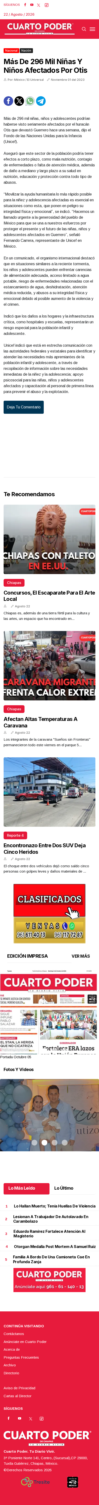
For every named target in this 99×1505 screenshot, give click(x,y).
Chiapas (14, 582)
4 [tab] (65, 1051)
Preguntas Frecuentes (21, 1357)
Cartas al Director (17, 1396)
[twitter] (38, 5)
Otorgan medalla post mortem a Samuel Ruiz (55, 1246)
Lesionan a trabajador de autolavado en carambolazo (50, 1219)
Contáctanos (14, 1334)
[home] (40, 29)
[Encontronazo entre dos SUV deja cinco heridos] (49, 792)
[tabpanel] (49, 1015)
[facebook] (25, 5)
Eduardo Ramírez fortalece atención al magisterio (49, 1233)
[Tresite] (35, 1482)
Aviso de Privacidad (19, 1388)
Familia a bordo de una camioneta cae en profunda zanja (51, 1259)
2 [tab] (44, 1051)
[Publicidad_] (49, 912)
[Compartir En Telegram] (41, 104)
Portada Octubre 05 (15, 1057)
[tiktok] (47, 5)
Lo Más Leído (21, 1188)
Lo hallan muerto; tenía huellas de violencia (54, 1206)
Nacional (11, 50)
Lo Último (63, 1188)
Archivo (10, 1365)
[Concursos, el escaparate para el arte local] (49, 539)
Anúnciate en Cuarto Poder (25, 1342)
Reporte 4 (15, 835)
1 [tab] (34, 1051)
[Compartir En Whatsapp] (30, 104)
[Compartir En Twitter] (19, 104)
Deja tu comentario (24, 407)
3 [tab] (54, 1051)
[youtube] (31, 5)
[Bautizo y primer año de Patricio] (49, 1121)
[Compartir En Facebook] (8, 104)
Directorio (11, 1373)
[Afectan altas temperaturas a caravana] (49, 665)
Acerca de (12, 1349)
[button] (49, 1034)
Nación (26, 50)
